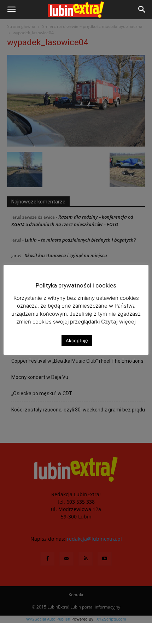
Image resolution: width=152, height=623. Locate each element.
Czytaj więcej (118, 321)
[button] (11, 9)
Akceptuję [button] (77, 340)
